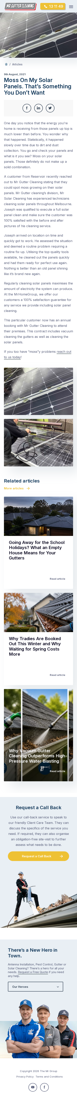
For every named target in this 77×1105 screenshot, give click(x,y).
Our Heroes (20, 986)
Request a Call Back (36, 856)
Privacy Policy (25, 1076)
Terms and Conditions (49, 1076)
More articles (14, 488)
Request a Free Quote (33, 972)
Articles (17, 64)
